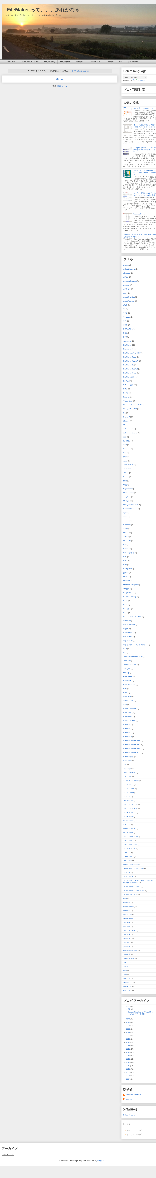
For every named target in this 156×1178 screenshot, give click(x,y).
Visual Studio (128, 701)
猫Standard (127, 982)
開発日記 (126, 902)
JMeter (126, 473)
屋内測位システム (130, 894)
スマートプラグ (129, 813)
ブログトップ (11, 62)
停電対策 (126, 978)
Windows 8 (127, 737)
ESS (125, 337)
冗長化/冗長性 (128, 958)
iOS (124, 437)
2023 (128, 1026)
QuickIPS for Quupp (131, 585)
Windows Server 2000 (131, 741)
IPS (124, 453)
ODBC (125, 533)
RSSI (125, 605)
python (126, 573)
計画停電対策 (128, 918)
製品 (120, 62)
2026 (128, 1006)
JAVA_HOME (128, 465)
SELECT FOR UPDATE (132, 617)
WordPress (127, 760)
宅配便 (125, 966)
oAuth (125, 529)
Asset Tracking (129, 297)
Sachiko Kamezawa (133, 1095)
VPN (125, 705)
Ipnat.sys (126, 449)
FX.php (126, 397)
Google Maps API (130, 409)
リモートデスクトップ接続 (133, 868)
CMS (125, 313)
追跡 (125, 974)
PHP (125, 565)
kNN (125, 481)
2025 (128, 1019)
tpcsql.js (126, 673)
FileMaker (127, 345)
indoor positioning (130, 433)
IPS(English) (65, 62)
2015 (128, 1052)
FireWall (126, 381)
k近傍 (125, 485)
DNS (125, 333)
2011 (128, 1066)
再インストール (129, 930)
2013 (128, 1059)
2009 (128, 1072)
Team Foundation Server (132, 657)
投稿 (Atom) (62, 86)
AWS (125, 305)
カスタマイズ (128, 784)
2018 (128, 1042)
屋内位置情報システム (131, 886)
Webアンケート (129, 721)
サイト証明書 (128, 800)
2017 (128, 1046)
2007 (128, 1079)
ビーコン (126, 852)
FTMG (125, 393)
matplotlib (127, 497)
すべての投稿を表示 (81, 70)
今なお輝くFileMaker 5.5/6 (143, 108)
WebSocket (127, 717)
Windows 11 (128, 733)
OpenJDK (127, 541)
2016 (128, 1049)
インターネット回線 (131, 780)
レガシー (126, 872)
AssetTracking (128, 301)
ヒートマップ (128, 857)
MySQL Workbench (130, 505)
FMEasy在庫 (128, 385)
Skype (125, 629)
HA (124, 413)
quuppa (126, 589)
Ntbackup (127, 525)
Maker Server (128, 493)
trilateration (127, 677)
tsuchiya (129, 1099)
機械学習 (126, 910)
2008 (128, 1076)
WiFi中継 (126, 725)
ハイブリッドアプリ (131, 837)
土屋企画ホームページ (30, 62)
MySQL (126, 501)
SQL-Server (127, 641)
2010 (128, 1069)
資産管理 (126, 946)
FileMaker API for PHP (132, 353)
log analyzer (128, 489)
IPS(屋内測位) (49, 62)
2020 (128, 1036)
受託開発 (79, 62)
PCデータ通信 (128, 553)
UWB (125, 693)
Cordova (126, 317)
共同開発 (110, 62)
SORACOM (127, 637)
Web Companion (129, 709)
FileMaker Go (128, 365)
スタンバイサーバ (130, 809)
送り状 (125, 962)
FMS (125, 389)
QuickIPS (126, 581)
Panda (125, 549)
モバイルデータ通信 (131, 864)
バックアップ (128, 840)
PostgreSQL (128, 569)
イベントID (127, 777)
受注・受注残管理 (130, 950)
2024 (128, 1022)
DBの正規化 (127, 329)
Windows (126, 729)
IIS (124, 425)
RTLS (125, 613)
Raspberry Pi (128, 593)
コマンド (126, 797)
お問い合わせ (132, 62)
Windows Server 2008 (131, 749)
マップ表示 (127, 860)
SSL (125, 653)
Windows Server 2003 (131, 745)
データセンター (129, 828)
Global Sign (127, 401)
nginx (125, 513)
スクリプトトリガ (130, 804)
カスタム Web (128, 789)
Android (126, 285)
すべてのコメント (133, 1135)
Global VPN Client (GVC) (132, 405)
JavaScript (127, 469)
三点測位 (126, 942)
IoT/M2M (126, 441)
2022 (128, 1029)
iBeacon (126, 421)
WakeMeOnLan (139, 214)
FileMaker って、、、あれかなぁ (41, 9)
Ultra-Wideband (129, 685)
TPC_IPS (126, 669)
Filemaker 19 (128, 349)
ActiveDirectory (129, 269)
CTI (124, 321)
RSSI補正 (127, 609)
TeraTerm (127, 661)
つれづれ (126, 824)
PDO (125, 561)
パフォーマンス (129, 848)
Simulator (127, 621)
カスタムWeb (128, 793)
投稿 (128, 1131)
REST (125, 601)
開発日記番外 (128, 906)
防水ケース (127, 990)
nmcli (125, 517)
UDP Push (127, 681)
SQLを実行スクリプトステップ (135, 645)
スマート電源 (128, 817)
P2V (125, 545)
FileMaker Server (130, 373)
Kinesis (126, 477)
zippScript (127, 769)
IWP (125, 457)
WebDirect (127, 713)
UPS (125, 689)
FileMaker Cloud (129, 357)
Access (126, 265)
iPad (125, 445)
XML (125, 765)
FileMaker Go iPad (130, 369)
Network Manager (130, 509)
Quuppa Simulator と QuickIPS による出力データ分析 (141, 1013)
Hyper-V (126, 417)
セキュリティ (128, 820)
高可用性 (126, 926)
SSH (125, 649)
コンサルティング (94, 62)
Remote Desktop (129, 597)
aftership (126, 273)
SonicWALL (127, 633)
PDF (125, 557)
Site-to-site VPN (129, 625)
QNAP (125, 577)
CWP (125, 325)
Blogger (100, 1161)
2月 (129, 1009)
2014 (128, 1056)
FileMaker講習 (128, 377)
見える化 (126, 922)
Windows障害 (128, 757)
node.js (126, 521)
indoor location (129, 429)
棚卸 (125, 970)
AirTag (125, 277)
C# (124, 309)
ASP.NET (126, 289)
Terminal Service (129, 665)
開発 (125, 898)
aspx (125, 293)
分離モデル (127, 986)
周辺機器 (126, 954)
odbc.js (126, 537)
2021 (128, 1032)
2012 (128, 1062)
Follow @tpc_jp (129, 1115)
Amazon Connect (130, 281)
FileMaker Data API (130, 361)
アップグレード (129, 773)
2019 (128, 1039)
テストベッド (128, 833)
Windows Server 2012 (131, 753)
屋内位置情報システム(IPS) (133, 891)
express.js (127, 341)
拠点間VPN (127, 914)
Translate (141, 80)
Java (125, 461)
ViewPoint (127, 697)
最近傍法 (126, 934)
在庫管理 (126, 938)
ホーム (59, 79)
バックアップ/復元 (130, 844)
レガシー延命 (128, 876)
